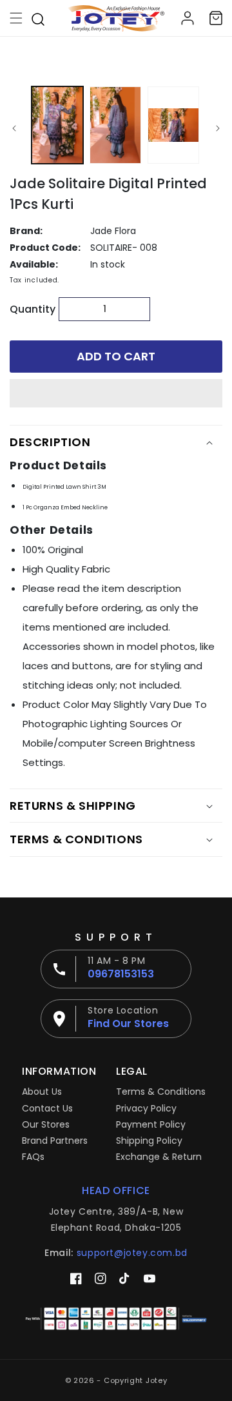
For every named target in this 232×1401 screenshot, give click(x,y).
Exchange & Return (159, 1156)
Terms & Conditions (161, 1091)
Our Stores (46, 1124)
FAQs (33, 1156)
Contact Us (47, 1108)
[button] (116, 394)
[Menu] (16, 18)
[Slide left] (14, 128)
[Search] (38, 18)
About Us (42, 1091)
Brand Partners (55, 1140)
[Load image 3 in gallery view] (173, 125)
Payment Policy (151, 1124)
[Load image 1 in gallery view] (57, 125)
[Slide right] (218, 128)
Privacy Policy (146, 1108)
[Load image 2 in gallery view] (115, 125)
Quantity (31, 309)
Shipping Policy (149, 1140)
